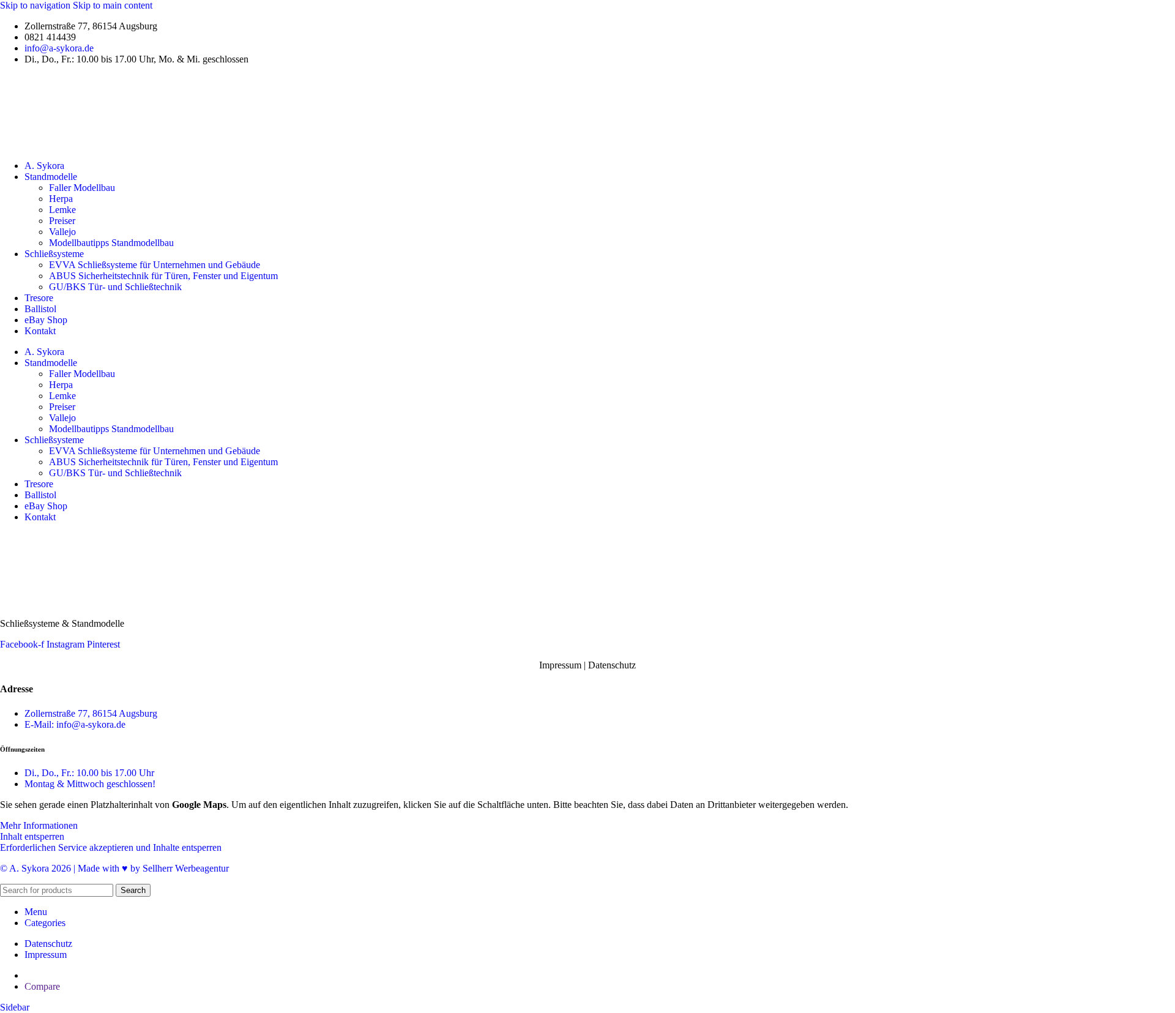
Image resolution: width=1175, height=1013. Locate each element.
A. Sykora (44, 165)
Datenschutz (612, 665)
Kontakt (40, 331)
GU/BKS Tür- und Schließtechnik (115, 287)
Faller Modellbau (82, 187)
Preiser (62, 220)
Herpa (61, 198)
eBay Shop (45, 320)
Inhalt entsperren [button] (32, 836)
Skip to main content (112, 5)
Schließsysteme (54, 254)
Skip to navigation (36, 5)
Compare (42, 986)
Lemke (62, 209)
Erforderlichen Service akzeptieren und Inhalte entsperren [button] (111, 847)
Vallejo (62, 231)
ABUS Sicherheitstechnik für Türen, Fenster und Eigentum (163, 276)
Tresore (38, 298)
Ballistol (40, 309)
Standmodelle (50, 176)
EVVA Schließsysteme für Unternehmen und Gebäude (154, 265)
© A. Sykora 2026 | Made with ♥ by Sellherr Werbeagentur (114, 868)
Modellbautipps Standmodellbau (111, 242)
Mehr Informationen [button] (39, 825)
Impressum (560, 665)
